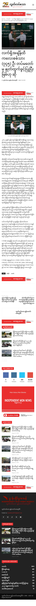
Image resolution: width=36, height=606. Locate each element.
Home (3, 19)
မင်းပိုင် (8, 273)
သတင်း (8, 19)
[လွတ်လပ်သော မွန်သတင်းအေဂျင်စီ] (9, 312)
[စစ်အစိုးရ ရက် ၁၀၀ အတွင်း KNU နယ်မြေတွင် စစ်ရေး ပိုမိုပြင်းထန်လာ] (6, 460)
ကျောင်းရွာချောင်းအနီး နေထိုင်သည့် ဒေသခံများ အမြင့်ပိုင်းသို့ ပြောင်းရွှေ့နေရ (22, 478)
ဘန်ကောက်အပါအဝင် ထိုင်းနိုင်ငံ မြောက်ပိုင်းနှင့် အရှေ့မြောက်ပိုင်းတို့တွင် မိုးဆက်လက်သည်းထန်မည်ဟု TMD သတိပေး (23, 353)
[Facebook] (3, 288)
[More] (21, 86)
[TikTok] (12, 517)
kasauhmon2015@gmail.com (15, 513)
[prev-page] (3, 360)
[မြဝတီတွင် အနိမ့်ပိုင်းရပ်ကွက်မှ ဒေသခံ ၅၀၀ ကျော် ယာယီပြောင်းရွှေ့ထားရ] (6, 469)
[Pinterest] (11, 288)
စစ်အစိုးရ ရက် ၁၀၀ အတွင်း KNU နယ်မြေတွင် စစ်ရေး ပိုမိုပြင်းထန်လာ (22, 459)
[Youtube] (20, 517)
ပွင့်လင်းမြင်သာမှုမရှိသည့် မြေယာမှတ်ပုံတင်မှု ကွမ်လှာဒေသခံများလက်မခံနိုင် (9, 299)
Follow (14, 373)
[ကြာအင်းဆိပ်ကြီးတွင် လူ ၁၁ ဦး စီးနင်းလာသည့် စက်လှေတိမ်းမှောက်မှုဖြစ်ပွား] (7, 343)
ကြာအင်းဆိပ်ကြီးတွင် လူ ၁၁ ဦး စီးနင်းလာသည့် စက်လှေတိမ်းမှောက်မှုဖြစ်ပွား (22, 343)
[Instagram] (7, 517)
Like (6, 373)
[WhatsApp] (15, 288)
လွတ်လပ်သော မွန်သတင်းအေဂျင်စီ (10, 80)
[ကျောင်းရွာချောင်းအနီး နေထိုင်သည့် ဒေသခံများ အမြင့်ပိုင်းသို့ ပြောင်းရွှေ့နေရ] (6, 478)
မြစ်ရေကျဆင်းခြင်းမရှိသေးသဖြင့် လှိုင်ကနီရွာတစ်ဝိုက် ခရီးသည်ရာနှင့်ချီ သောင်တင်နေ (23, 333)
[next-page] (6, 360)
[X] (7, 288)
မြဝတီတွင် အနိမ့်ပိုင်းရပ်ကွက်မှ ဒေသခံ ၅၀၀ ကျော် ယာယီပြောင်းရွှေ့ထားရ (22, 468)
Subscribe (30, 373)
